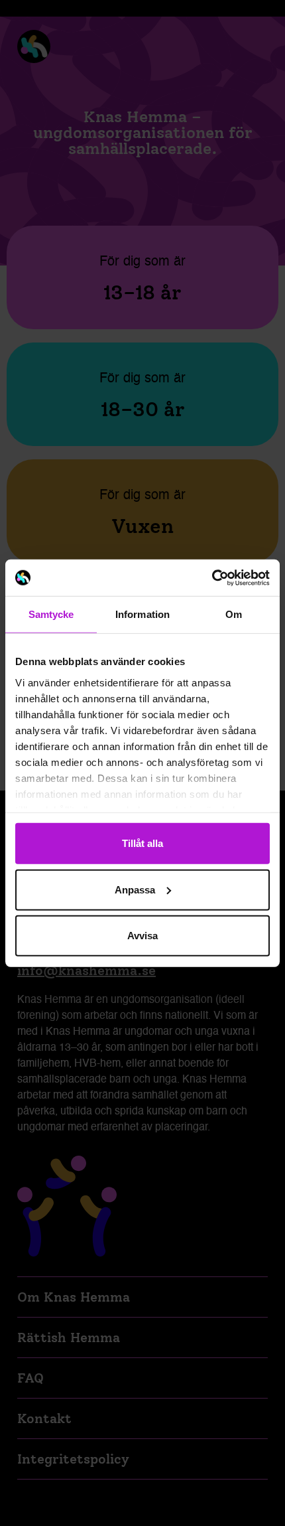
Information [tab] (142, 614)
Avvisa (142, 935)
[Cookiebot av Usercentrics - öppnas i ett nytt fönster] (212, 577)
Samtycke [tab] (51, 614)
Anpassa (135, 889)
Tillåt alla (142, 843)
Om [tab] (233, 614)
